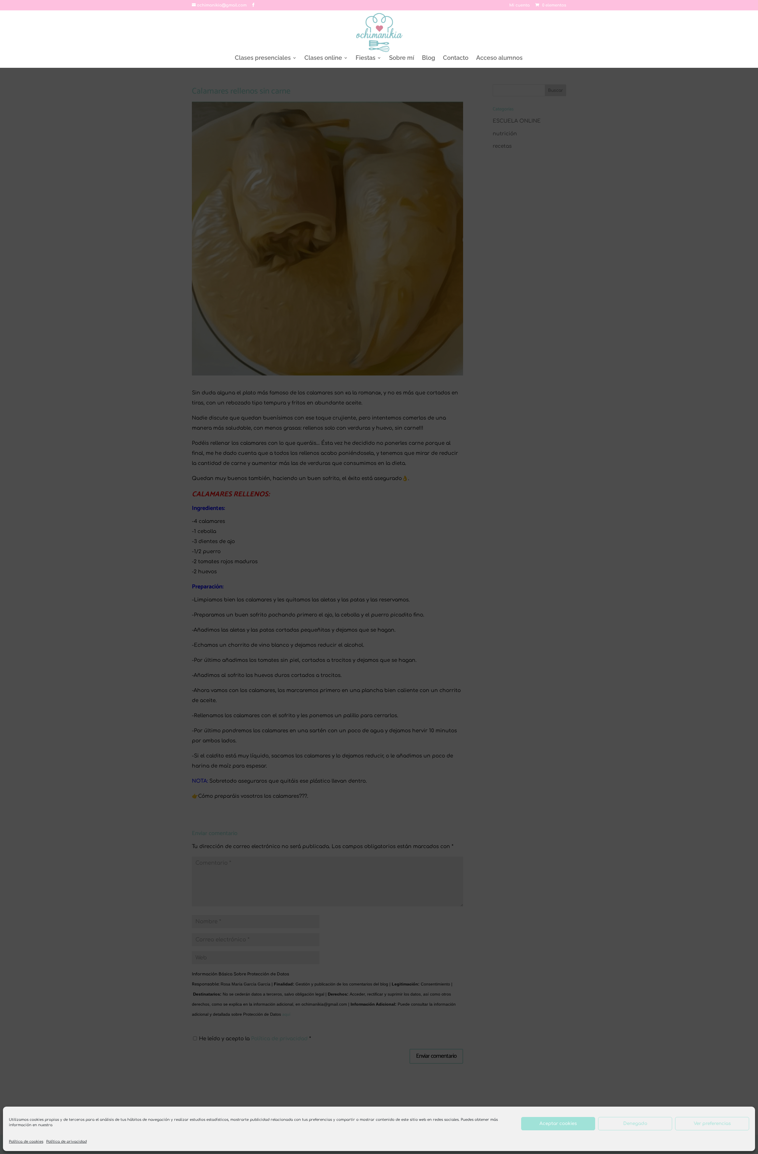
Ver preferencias (712, 1123)
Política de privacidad (66, 1141)
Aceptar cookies (558, 1123)
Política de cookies (26, 1141)
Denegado (635, 1123)
